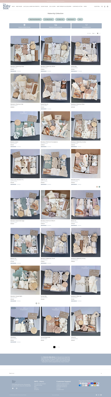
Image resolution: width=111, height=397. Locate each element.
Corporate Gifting (38, 385)
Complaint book (60, 389)
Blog (35, 386)
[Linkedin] (101, 395)
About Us (36, 388)
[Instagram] (99, 395)
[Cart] (107, 6)
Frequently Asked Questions (62, 383)
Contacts (58, 388)
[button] (93, 33)
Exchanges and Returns (61, 386)
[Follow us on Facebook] (13, 388)
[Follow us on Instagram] (17, 388)
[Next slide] (38, 50)
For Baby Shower (48, 19)
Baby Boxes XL (71, 19)
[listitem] (85, 6)
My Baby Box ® (15, 394)
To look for (36, 389)
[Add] (68, 217)
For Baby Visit (60, 19)
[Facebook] (96, 395)
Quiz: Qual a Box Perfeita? (40, 383)
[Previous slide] (12, 50)
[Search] (102, 6)
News (80, 19)
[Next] (59, 347)
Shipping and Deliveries (61, 385)
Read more (11, 373)
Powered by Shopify (22, 394)
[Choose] (38, 63)
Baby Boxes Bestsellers (35, 19)
